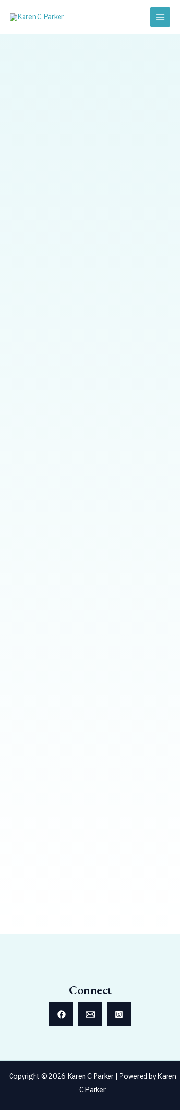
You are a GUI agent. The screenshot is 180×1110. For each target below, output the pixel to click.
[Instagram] (119, 1014)
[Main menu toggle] (160, 17)
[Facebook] (61, 1014)
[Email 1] (90, 1014)
